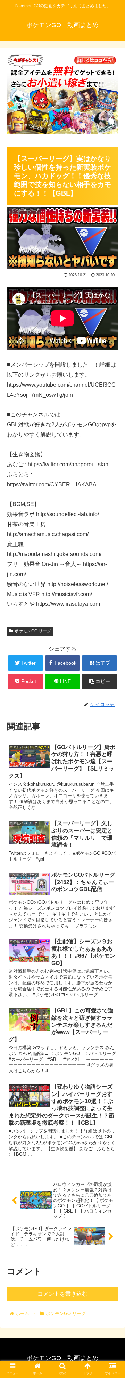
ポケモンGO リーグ (33, 631)
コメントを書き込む (63, 1294)
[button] (112, 873)
